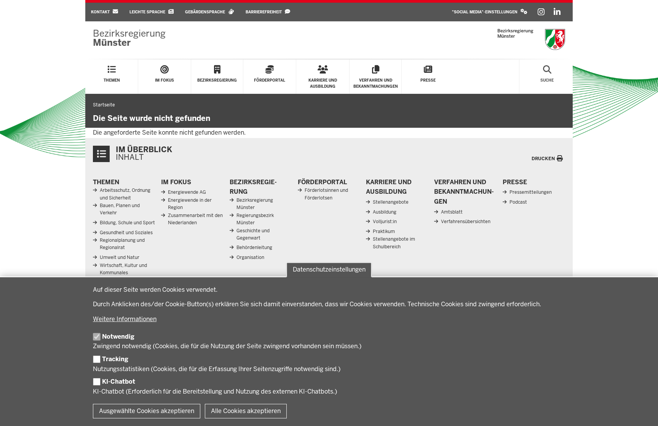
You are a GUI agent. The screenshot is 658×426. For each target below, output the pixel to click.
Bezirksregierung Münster (254, 204)
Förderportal (322, 182)
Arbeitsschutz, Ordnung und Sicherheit (125, 194)
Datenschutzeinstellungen (329, 269)
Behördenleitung (254, 247)
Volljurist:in (385, 222)
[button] (489, 12)
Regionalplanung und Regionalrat (122, 244)
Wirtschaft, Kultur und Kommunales (123, 269)
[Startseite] (531, 39)
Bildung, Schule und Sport (127, 223)
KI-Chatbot (118, 382)
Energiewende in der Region (190, 204)
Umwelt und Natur (119, 257)
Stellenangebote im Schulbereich (394, 242)
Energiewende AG (187, 192)
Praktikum (384, 231)
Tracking (115, 359)
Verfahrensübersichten (465, 222)
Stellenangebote (391, 202)
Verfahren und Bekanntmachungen (464, 192)
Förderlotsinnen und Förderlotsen (326, 194)
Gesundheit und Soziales (126, 233)
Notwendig (118, 337)
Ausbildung (384, 212)
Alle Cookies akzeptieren (246, 411)
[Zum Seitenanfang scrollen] (642, 411)
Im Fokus (176, 182)
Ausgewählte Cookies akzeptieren (146, 411)
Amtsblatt (452, 212)
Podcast (518, 202)
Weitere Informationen (125, 319)
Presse (515, 182)
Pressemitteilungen (530, 192)
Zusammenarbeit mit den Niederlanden (195, 219)
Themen (106, 182)
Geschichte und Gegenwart (253, 234)
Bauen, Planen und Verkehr (120, 209)
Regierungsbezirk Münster (255, 219)
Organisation (250, 257)
